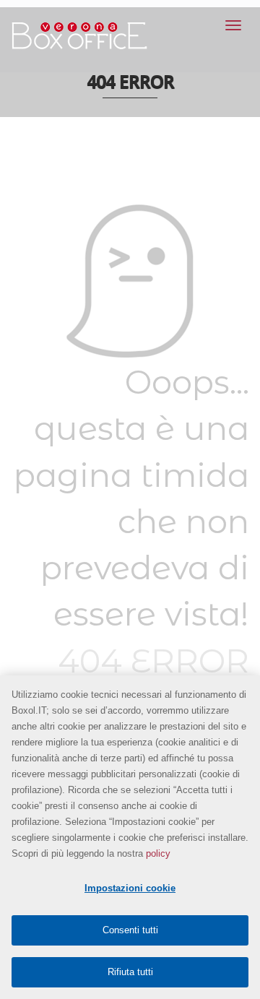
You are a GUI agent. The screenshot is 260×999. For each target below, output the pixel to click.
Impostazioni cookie (130, 888)
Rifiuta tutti (130, 971)
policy (158, 853)
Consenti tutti (130, 930)
